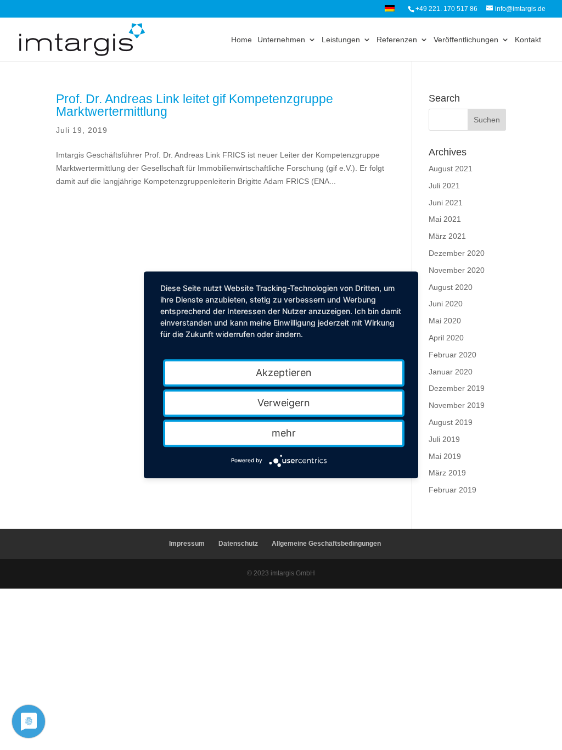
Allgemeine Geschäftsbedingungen (326, 543)
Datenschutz (238, 543)
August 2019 (451, 422)
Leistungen (341, 40)
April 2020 (446, 337)
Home (241, 40)
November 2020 (457, 270)
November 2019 (457, 405)
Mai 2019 (445, 456)
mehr (284, 433)
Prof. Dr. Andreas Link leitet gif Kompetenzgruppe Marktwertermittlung (194, 105)
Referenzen (396, 40)
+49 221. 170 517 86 (446, 9)
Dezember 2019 (457, 388)
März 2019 (447, 472)
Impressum (187, 543)
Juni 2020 (446, 303)
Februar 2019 (452, 489)
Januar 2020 (451, 371)
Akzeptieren (284, 372)
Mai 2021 (445, 219)
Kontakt (528, 40)
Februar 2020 (452, 354)
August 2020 (451, 287)
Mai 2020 (445, 320)
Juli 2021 (444, 185)
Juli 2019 (444, 439)
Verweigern (283, 402)
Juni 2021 (446, 202)
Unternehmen (281, 40)
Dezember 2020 (457, 253)
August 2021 (451, 168)
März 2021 (447, 236)
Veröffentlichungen (466, 40)
